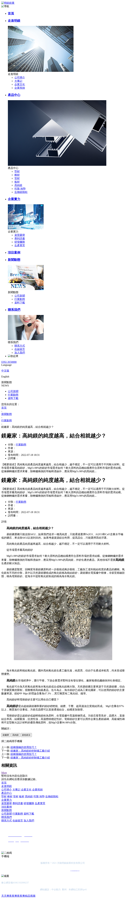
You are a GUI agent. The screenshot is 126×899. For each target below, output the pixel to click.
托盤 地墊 (20, 188)
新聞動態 (14, 259)
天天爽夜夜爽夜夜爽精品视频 (18, 895)
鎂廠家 (6, 735)
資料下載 (19, 302)
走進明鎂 (14, 20)
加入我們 (19, 352)
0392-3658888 (9, 362)
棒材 (17, 174)
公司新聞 (19, 295)
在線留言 (19, 349)
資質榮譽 (19, 235)
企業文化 (19, 84)
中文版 (5, 370)
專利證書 (19, 238)
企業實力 (14, 199)
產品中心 (14, 95)
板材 (17, 181)
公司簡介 (19, 77)
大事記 (18, 81)
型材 (17, 171)
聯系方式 (19, 345)
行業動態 (19, 299)
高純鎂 (18, 185)
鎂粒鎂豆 (26, 735)
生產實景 (19, 245)
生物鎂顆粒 (21, 192)
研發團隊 (19, 242)
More (4, 772)
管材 (17, 178)
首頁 (11, 13)
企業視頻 (19, 87)
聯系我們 (14, 309)
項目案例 (14, 252)
